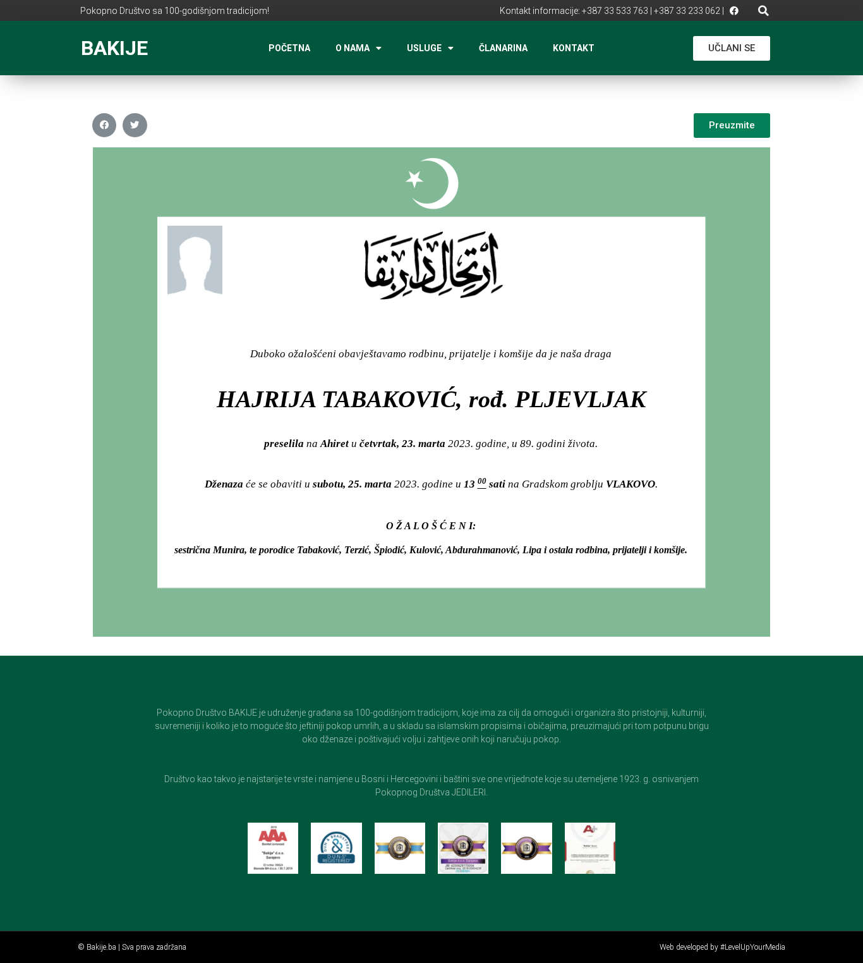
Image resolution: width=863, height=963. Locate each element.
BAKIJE (114, 48)
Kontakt (573, 48)
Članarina (503, 48)
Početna (289, 48)
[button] (763, 10)
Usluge (424, 48)
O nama (352, 48)
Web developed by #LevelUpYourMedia (722, 947)
